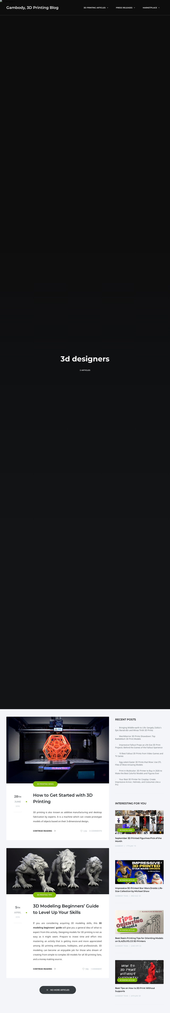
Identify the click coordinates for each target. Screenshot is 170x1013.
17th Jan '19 (131, 846)
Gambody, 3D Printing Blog (32, 7)
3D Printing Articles (95, 7)
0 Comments (95, 831)
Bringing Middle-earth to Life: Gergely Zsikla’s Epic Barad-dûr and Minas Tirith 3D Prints (138, 729)
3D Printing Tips (44, 895)
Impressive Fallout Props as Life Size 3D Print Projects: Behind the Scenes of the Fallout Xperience (138, 746)
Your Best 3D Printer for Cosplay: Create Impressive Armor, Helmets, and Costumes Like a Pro (137, 782)
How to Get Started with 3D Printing (63, 798)
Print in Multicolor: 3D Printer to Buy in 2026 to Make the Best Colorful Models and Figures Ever (138, 772)
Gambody (119, 846)
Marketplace (150, 7)
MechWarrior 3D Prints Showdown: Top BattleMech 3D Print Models (135, 737)
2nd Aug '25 (136, 896)
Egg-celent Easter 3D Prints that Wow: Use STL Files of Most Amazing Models (138, 763)
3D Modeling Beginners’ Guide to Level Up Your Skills (66, 909)
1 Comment (96, 969)
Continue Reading (43, 831)
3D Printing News (45, 784)
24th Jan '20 (136, 996)
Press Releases (124, 7)
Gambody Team (121, 896)
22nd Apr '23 (136, 946)
